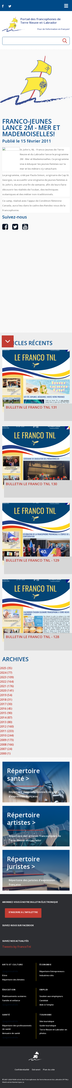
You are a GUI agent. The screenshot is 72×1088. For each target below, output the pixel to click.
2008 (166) (7, 744)
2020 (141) (7, 690)
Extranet (36, 1069)
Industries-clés (46, 975)
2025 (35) (6, 668)
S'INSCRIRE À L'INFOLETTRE (23, 912)
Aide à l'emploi (46, 1004)
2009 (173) (7, 740)
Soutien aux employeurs (51, 996)
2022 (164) (7, 681)
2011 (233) (7, 731)
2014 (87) (6, 717)
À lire (4, 975)
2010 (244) (7, 735)
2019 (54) (6, 695)
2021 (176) (7, 686)
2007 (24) (6, 749)
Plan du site (49, 1069)
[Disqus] (36, 287)
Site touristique (46, 1021)
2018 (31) (6, 700)
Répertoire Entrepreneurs (51, 971)
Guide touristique (47, 1025)
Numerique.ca (18, 1082)
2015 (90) (6, 713)
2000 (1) (5, 753)
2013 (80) (6, 722)
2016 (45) (6, 708)
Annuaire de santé (11, 1033)
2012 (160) (7, 726)
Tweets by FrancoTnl (16, 947)
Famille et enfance (11, 1000)
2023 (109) (7, 677)
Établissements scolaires (14, 996)
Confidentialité (22, 1069)
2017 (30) (6, 704)
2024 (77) (6, 673)
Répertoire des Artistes (13, 979)
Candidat (43, 1000)
